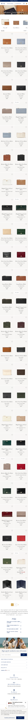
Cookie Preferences (9, 717)
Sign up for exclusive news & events (14, 651)
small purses (7, 611)
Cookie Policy (6, 714)
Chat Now (19, 679)
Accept (20, 717)
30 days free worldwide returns (14, 693)
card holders (14, 611)
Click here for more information (14, 686)
